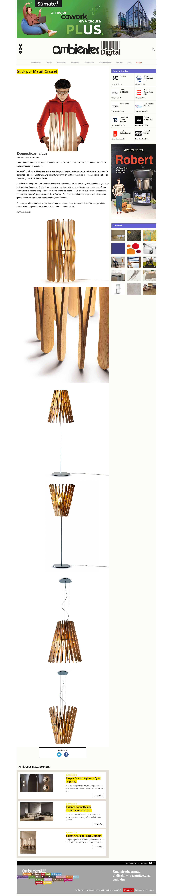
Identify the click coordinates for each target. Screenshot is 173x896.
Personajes (39, 880)
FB (66, 754)
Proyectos (48, 880)
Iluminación (89, 62)
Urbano (38, 877)
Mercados (39, 883)
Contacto (144, 863)
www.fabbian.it (23, 212)
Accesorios (27, 874)
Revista (139, 62)
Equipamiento (56, 874)
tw (150, 863)
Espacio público (22, 877)
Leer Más (98, 795)
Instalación (47, 883)
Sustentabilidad (105, 62)
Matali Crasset (38, 162)
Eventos (31, 877)
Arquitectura (36, 62)
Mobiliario (75, 62)
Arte (129, 62)
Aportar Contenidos (132, 863)
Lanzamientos (61, 877)
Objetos (119, 62)
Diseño (49, 62)
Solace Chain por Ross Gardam (83, 835)
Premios (44, 877)
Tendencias (61, 62)
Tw (59, 754)
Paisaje (75, 877)
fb (154, 863)
